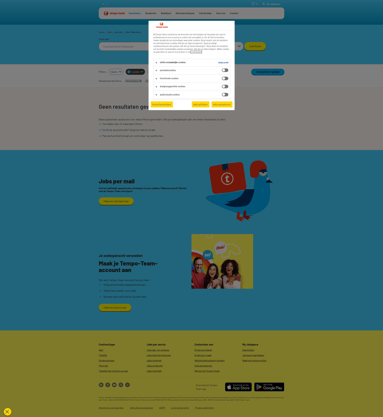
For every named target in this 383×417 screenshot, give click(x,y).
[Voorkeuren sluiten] (7, 412)
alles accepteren (222, 104)
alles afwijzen (200, 104)
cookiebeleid (196, 52)
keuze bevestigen (161, 104)
